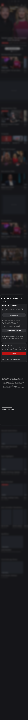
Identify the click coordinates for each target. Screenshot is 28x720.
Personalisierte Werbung (14, 330)
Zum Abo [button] (14, 353)
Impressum (4, 405)
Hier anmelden (16, 359)
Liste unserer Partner (19, 387)
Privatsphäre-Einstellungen (8, 409)
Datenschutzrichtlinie (7, 407)
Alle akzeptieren (14, 315)
